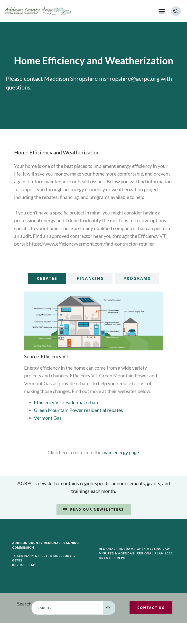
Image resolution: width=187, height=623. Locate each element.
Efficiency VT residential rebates (68, 402)
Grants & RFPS (112, 558)
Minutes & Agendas (116, 553)
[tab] (47, 278)
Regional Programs (117, 549)
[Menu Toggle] (161, 11)
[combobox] (67, 608)
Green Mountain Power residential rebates (78, 410)
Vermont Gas (48, 418)
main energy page (120, 452)
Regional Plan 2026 (155, 553)
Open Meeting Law (153, 549)
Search (24, 603)
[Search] (109, 608)
